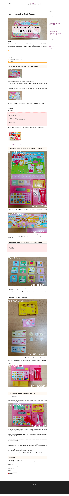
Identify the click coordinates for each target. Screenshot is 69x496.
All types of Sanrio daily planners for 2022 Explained (54, 24)
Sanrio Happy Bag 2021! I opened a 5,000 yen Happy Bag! (55, 27)
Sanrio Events (51, 44)
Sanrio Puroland (51, 48)
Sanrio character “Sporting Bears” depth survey (29, 476)
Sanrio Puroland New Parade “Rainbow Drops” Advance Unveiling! (54, 20)
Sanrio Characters (52, 41)
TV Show (50, 50)
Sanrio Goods (51, 46)
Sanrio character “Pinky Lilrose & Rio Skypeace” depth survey (26, 476)
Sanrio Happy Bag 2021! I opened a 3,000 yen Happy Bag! (55, 31)
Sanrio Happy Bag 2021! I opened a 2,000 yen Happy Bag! (55, 34)
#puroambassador (11, 468)
